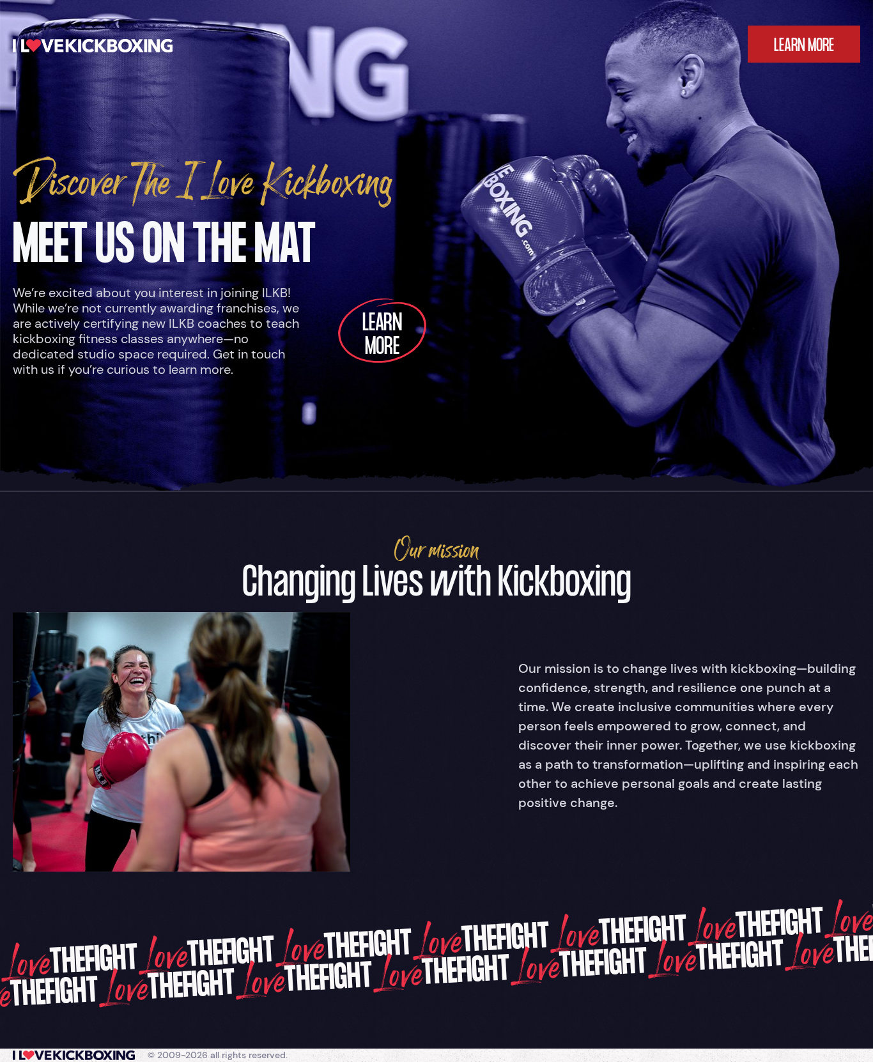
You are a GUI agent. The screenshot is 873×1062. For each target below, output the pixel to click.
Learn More (382, 337)
